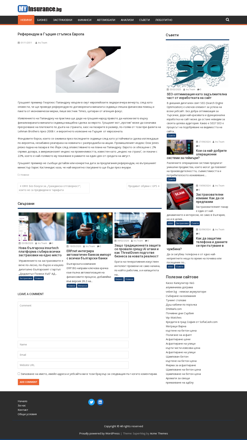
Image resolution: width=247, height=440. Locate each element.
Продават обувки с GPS (142, 186)
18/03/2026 (75, 246)
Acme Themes (159, 433)
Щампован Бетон (177, 356)
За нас (22, 405)
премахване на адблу (180, 382)
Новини (26, 20)
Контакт (23, 409)
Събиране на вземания (181, 296)
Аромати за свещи (178, 378)
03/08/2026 (27, 243)
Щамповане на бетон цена (183, 369)
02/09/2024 (204, 229)
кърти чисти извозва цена (183, 348)
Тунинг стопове (176, 300)
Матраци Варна (176, 326)
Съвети (144, 20)
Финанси (84, 20)
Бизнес (42, 20)
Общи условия (27, 414)
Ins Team (42, 42)
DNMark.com (174, 309)
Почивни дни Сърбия (180, 313)
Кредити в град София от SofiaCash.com (192, 322)
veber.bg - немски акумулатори (186, 291)
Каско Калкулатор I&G (180, 283)
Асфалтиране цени (178, 339)
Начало (22, 401)
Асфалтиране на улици (180, 343)
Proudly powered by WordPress (99, 433)
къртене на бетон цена (181, 330)
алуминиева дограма (179, 287)
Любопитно (163, 20)
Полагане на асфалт (179, 335)
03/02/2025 (175, 89)
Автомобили (106, 20)
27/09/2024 (204, 141)
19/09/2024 (204, 185)
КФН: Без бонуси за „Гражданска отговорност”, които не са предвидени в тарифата (50, 188)
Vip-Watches (174, 317)
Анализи (127, 20)
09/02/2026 (123, 240)
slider (170, 223)
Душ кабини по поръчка (181, 304)
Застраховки (62, 20)
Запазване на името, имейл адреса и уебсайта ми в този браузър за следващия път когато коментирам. (89, 374)
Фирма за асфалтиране (181, 365)
